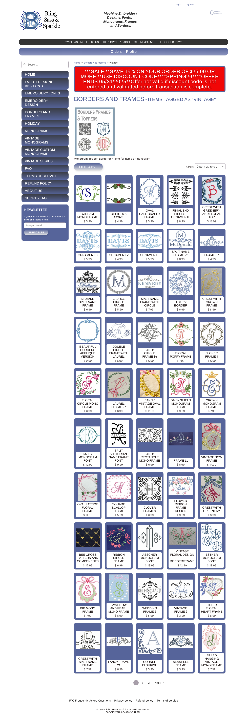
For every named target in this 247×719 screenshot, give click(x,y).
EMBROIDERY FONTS (42, 93)
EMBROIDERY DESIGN (36, 103)
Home (77, 62)
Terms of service (167, 700)
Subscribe (36, 232)
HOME (30, 74)
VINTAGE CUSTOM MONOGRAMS (40, 152)
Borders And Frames (95, 62)
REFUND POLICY (38, 183)
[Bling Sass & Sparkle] (40, 19)
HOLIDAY (32, 123)
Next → (159, 682)
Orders (116, 52)
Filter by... (88, 167)
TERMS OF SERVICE (41, 176)
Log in (178, 5)
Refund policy (144, 700)
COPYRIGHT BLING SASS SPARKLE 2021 (123, 712)
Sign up (190, 5)
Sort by (190, 167)
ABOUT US (33, 191)
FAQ (28, 168)
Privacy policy (123, 700)
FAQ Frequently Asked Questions (90, 700)
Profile (131, 52)
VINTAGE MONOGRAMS (36, 140)
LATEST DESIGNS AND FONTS (39, 84)
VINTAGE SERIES (39, 161)
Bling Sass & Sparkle (122, 709)
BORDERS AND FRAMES (37, 114)
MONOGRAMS (36, 131)
